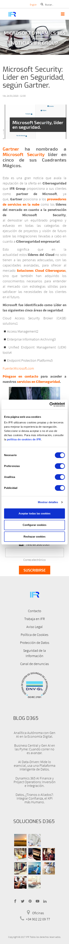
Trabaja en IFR (34, 619)
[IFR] (34, 594)
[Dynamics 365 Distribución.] (20, 854)
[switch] (60, 466)
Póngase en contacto (22, 376)
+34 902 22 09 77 (38, 919)
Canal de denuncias (34, 663)
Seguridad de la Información (34, 653)
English (33, 4)
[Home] (8, 14)
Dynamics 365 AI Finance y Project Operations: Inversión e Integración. (35, 781)
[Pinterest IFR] (30, 900)
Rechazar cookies (34, 536)
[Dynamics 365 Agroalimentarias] (20, 840)
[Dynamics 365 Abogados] (34, 854)
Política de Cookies (34, 634)
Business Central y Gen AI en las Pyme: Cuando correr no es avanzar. (34, 749)
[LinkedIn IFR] (45, 900)
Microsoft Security (23, 154)
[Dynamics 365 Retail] (48, 854)
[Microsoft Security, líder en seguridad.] (34, 122)
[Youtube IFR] (37, 900)
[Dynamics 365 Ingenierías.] (34, 868)
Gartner (11, 148)
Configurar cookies (34, 524)
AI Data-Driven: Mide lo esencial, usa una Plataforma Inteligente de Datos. (34, 765)
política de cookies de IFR (24, 439)
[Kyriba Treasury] (34, 882)
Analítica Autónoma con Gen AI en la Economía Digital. (34, 734)
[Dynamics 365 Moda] (20, 868)
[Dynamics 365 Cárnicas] (34, 840)
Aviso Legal (34, 626)
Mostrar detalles (48, 502)
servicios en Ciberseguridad (38, 381)
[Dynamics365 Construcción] (48, 868)
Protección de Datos (34, 642)
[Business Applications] (20, 882)
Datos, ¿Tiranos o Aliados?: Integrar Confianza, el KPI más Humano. (34, 798)
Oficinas (38, 913)
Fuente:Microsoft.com (18, 368)
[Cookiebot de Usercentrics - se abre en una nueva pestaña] (49, 404)
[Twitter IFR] (22, 900)
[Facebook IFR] (15, 900)
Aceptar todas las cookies (34, 513)
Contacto (34, 611)
